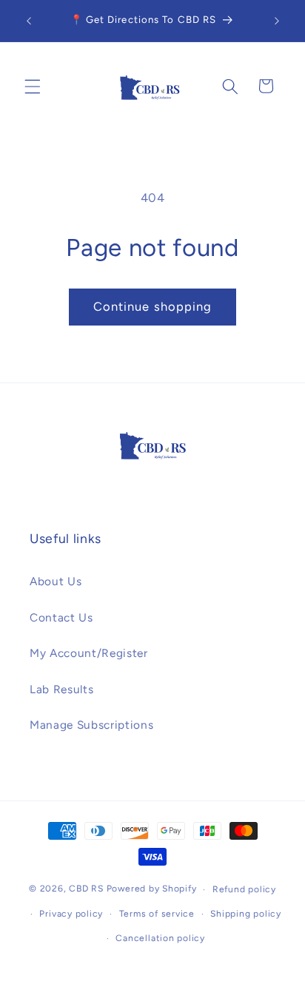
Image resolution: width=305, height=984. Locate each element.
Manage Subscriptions (91, 725)
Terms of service (157, 914)
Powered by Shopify (152, 889)
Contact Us (61, 617)
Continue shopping (152, 306)
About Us (55, 581)
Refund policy (244, 889)
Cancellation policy (160, 938)
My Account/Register (89, 653)
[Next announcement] (277, 20)
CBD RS (86, 889)
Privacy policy (71, 914)
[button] (32, 86)
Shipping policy (245, 914)
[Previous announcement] (29, 20)
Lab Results (61, 689)
